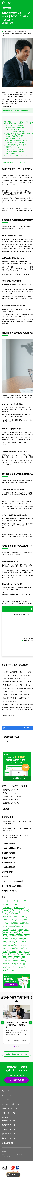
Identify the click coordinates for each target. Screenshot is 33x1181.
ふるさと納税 (25, 910)
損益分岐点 (19, 935)
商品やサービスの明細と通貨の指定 (15, 131)
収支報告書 (13, 929)
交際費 (15, 916)
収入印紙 (24, 926)
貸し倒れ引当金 (6, 960)
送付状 (13, 964)
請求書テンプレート (8, 1120)
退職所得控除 (6, 964)
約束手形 (26, 951)
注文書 (4, 945)
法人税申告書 (23, 942)
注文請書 (10, 945)
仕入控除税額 (23, 916)
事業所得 (17, 913)
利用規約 (5, 1117)
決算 (16, 942)
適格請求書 (20, 964)
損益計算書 (27, 935)
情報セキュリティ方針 (9, 1108)
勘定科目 (5, 926)
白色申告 (26, 948)
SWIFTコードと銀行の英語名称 (14, 135)
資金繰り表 (15, 960)
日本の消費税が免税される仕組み (15, 142)
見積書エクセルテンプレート (12, 793)
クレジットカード (7, 907)
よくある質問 (6, 1100)
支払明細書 (5, 938)
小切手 (9, 932)
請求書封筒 (17, 957)
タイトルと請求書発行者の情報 (14, 126)
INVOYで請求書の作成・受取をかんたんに (15, 151)
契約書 (20, 929)
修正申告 (25, 920)
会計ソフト (12, 920)
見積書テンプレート (8, 1125)
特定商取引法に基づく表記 (11, 1104)
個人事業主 (5, 923)
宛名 (4, 932)
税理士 (20, 951)
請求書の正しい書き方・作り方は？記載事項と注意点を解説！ (17, 822)
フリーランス (16, 910)
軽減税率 (23, 960)
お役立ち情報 (6, 1095)
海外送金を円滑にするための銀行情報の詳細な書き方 (18, 133)
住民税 (19, 920)
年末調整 (15, 932)
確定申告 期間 (12, 951)
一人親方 (5, 913)
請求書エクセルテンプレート (12, 790)
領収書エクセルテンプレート (12, 803)
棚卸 (25, 938)
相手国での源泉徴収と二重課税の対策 (16, 144)
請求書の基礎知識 (8, 715)
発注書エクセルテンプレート (12, 796)
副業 (27, 923)
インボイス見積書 (22, 901)
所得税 (21, 932)
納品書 (4, 954)
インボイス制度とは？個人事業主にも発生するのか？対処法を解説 (17, 836)
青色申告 (5, 970)
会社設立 (5, 920)
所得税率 (5, 935)
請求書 (10, 957)
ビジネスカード (6, 910)
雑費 (15, 967)
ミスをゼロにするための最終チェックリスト (16, 155)
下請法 (11, 913)
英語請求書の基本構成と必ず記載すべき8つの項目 (17, 124)
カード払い (5, 904)
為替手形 (19, 948)
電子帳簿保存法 (22, 967)
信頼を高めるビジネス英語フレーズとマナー (16, 146)
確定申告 (5, 951)
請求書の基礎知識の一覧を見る (16, 1054)
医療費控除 (12, 926)
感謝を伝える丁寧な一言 (12, 148)
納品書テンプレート (8, 1134)
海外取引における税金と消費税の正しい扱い (16, 140)
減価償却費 (23, 945)
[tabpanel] (16, 1024)
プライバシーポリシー (9, 1113)
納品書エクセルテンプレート (12, 800)
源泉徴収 (5, 948)
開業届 (4, 967)
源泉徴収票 (12, 948)
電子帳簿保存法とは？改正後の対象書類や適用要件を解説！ (17, 829)
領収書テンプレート (8, 1138)
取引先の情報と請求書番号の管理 (15, 127)
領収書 (11, 970)
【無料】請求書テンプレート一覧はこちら (14, 162)
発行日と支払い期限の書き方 (13, 129)
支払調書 (13, 938)
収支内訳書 (5, 929)
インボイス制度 (12, 901)
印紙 (18, 926)
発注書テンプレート (8, 1129)
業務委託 (10, 942)
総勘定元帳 (20, 954)
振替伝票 (11, 935)
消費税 (16, 945)
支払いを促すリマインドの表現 (14, 150)
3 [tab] (18, 1046)
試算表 (4, 957)
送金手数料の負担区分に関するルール (16, 139)
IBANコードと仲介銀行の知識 (14, 137)
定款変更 (26, 929)
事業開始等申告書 (7, 916)
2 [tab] (16, 1046)
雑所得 (10, 967)
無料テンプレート (8, 1091)
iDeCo (4, 901)
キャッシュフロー (15, 904)
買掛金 (23, 957)
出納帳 (12, 923)
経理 (9, 954)
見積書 (27, 954)
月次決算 (19, 938)
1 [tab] (14, 1046)
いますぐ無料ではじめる (16, 1080)
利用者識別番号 (20, 923)
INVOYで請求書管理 (11, 153)
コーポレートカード (19, 907)
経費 (14, 954)
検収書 (4, 942)
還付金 (27, 964)
